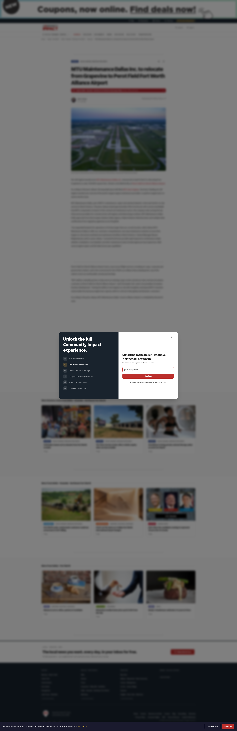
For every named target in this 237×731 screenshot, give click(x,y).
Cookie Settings (212, 726)
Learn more (82, 726)
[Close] (172, 337)
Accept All (228, 726)
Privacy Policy (162, 382)
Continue (148, 376)
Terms (154, 382)
